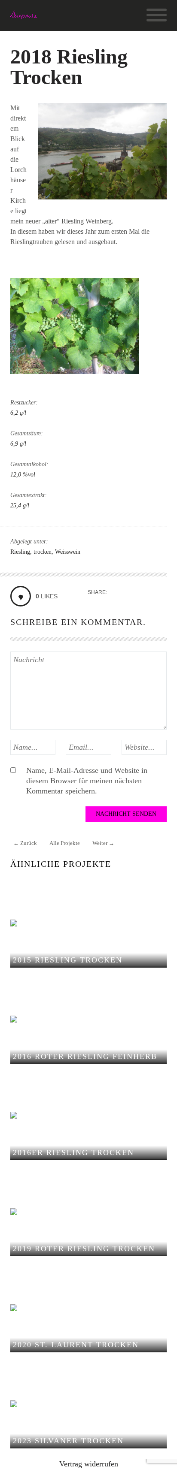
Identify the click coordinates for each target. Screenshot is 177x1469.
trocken (43, 552)
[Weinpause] (24, 15)
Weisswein (67, 552)
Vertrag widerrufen (88, 1464)
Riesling (20, 552)
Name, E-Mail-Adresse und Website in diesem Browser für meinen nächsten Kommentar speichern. (86, 780)
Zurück (25, 843)
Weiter (103, 843)
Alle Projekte (64, 843)
